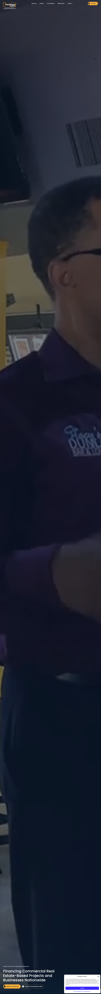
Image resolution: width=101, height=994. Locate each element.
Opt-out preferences (78, 991)
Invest (41, 3)
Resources (61, 3)
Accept (82, 988)
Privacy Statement (86, 991)
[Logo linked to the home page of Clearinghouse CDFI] (10, 4)
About (70, 3)
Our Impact (50, 3)
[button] (98, 976)
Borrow (34, 3)
